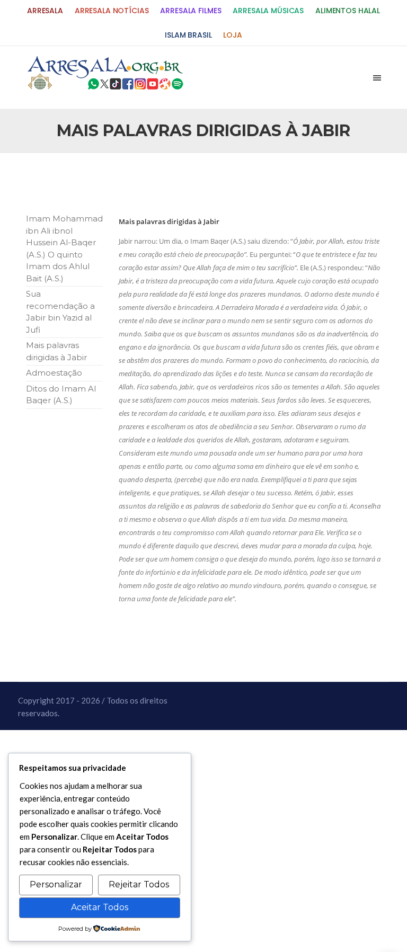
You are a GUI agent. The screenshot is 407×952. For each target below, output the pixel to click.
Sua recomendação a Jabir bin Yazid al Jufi (60, 312)
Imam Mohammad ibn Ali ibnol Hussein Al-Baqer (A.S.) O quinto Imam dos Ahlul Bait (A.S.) (64, 248)
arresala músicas (268, 10)
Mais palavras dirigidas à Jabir (56, 351)
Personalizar (56, 884)
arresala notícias (112, 10)
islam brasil (188, 35)
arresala (45, 10)
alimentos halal (347, 10)
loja (232, 35)
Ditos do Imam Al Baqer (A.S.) (61, 395)
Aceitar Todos (99, 907)
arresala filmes (190, 10)
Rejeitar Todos (139, 884)
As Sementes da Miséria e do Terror (106, 182)
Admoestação (54, 373)
